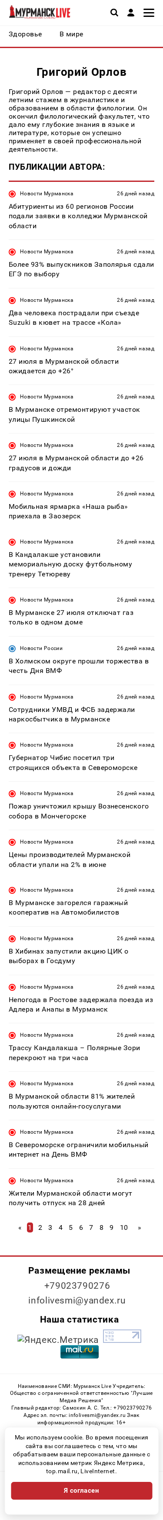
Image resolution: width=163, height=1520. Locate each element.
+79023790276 (77, 1286)
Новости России (41, 648)
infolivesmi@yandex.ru (77, 1300)
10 (124, 1227)
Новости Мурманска (46, 194)
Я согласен (82, 1490)
